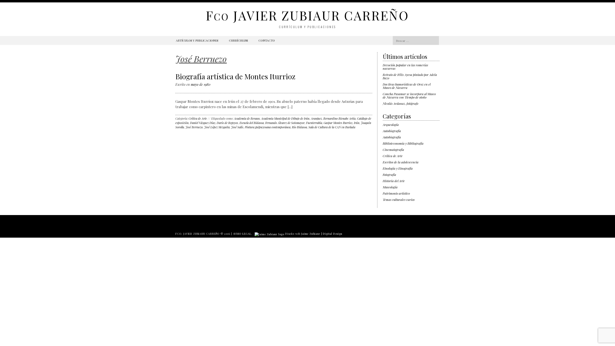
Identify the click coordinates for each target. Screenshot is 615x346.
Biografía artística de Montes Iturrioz (235, 76)
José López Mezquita (217, 127)
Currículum (238, 40)
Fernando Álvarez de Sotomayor (285, 123)
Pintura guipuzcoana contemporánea (267, 127)
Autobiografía (392, 131)
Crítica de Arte (198, 118)
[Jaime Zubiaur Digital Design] (269, 233)
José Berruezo (194, 127)
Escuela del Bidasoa (252, 123)
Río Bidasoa (299, 127)
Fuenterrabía (314, 123)
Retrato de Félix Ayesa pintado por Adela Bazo (410, 76)
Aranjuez (316, 118)
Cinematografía (393, 150)
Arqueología (391, 125)
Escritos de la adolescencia (400, 162)
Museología (390, 187)
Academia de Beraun (247, 118)
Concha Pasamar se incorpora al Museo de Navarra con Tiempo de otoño (409, 95)
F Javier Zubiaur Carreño (307, 15)
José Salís (237, 127)
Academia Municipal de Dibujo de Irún (285, 118)
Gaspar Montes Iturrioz (338, 123)
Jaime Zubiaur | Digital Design (321, 233)
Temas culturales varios (399, 200)
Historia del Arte (394, 181)
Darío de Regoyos (227, 123)
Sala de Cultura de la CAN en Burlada (331, 127)
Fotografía (389, 175)
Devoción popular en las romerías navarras (405, 66)
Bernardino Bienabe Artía (339, 118)
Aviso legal (242, 233)
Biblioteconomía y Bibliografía (403, 143)
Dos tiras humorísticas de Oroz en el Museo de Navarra (406, 86)
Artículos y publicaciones (197, 40)
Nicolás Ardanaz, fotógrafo (400, 103)
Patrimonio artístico (396, 193)
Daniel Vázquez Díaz (202, 123)
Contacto (266, 40)
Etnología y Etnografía (398, 168)
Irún (356, 123)
